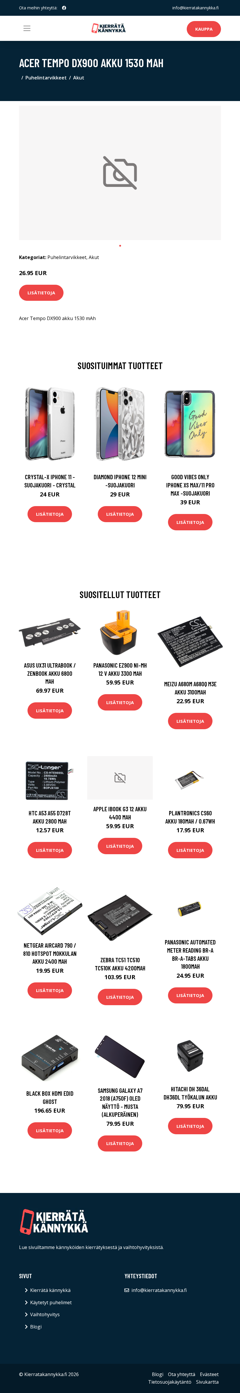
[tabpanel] (120, 173)
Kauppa (203, 29)
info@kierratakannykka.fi (195, 8)
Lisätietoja (41, 293)
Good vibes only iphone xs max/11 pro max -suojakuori (190, 484)
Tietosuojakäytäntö (169, 1382)
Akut (78, 77)
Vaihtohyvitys (45, 1314)
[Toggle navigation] (27, 28)
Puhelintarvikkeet (46, 77)
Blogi (36, 1326)
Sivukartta (207, 1382)
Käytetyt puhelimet (51, 1302)
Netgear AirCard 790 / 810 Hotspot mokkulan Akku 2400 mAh (50, 953)
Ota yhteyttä (181, 1374)
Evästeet (209, 1374)
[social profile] (64, 7)
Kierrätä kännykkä (50, 1290)
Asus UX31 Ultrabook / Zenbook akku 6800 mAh (50, 673)
